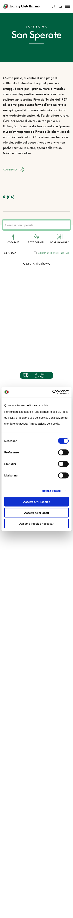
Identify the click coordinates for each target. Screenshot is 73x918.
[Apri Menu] (67, 6)
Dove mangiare (59, 242)
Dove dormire (36, 242)
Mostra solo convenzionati (53, 253)
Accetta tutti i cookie (36, 501)
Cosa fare (13, 242)
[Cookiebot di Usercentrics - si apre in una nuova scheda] (52, 392)
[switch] (63, 452)
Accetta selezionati (36, 512)
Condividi (10, 169)
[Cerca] (60, 6)
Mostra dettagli (52, 490)
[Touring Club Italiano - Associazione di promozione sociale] (21, 6)
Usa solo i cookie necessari (36, 523)
